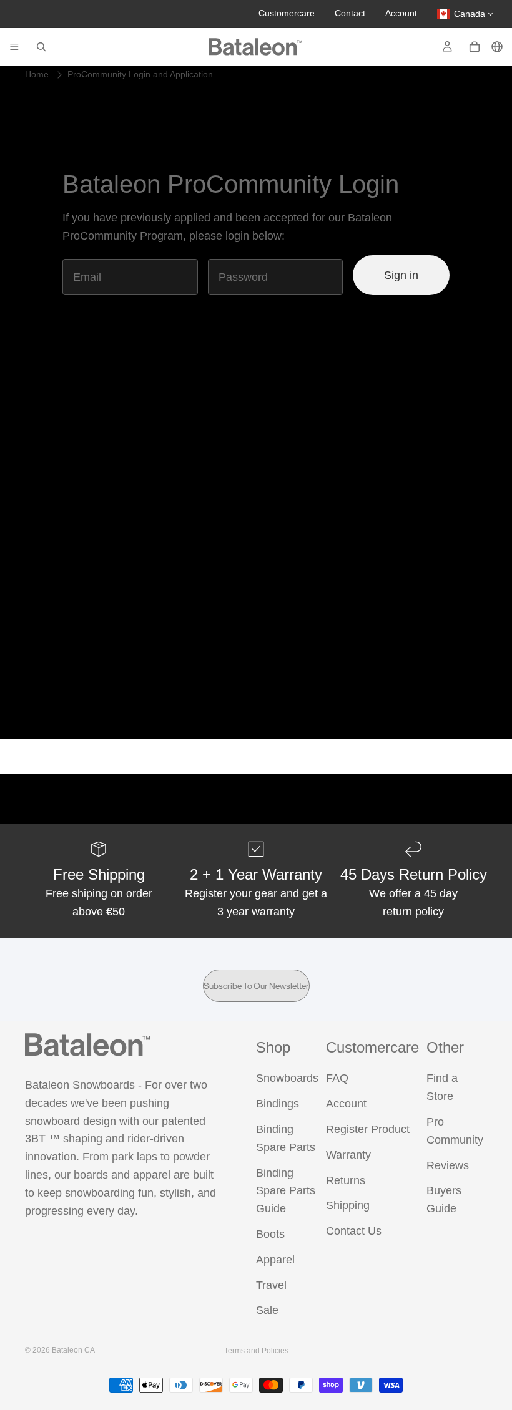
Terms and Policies (256, 1350)
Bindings (277, 1103)
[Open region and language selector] (497, 47)
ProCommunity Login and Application (140, 74)
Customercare (286, 13)
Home (37, 74)
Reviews (447, 1165)
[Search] (41, 47)
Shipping (348, 1205)
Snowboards (287, 1078)
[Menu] (14, 46)
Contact (350, 13)
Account (401, 13)
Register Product (368, 1129)
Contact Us (354, 1231)
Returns (345, 1180)
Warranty (348, 1155)
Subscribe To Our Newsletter (256, 986)
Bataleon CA (73, 1350)
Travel (271, 1285)
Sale (267, 1310)
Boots (270, 1234)
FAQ (337, 1078)
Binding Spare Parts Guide (285, 1191)
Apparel (275, 1259)
